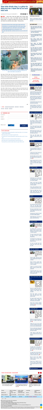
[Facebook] (23, 14)
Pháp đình (32, 141)
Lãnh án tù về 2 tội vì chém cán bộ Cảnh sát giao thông (35, 153)
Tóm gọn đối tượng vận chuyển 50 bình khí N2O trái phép (35, 136)
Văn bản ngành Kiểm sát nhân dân (35, 81)
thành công (21, 106)
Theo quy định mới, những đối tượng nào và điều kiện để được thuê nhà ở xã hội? (35, 329)
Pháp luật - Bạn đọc (34, 249)
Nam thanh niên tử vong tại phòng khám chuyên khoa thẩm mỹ (12, 140)
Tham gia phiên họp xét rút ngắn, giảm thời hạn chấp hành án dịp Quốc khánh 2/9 (35, 191)
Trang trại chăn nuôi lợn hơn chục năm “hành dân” (36, 32)
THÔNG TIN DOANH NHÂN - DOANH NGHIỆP (9, 372)
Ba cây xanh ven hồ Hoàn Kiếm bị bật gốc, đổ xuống (38, 225)
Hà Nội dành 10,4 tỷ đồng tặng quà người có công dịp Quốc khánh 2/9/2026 (35, 240)
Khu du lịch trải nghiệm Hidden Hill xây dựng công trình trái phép (35, 358)
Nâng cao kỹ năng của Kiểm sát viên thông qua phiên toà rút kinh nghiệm (35, 183)
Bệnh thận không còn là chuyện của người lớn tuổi (10, 134)
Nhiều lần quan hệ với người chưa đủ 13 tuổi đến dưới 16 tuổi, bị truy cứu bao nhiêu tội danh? (35, 324)
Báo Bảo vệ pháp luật (34, 368)
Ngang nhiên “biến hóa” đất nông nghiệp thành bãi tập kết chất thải (35, 258)
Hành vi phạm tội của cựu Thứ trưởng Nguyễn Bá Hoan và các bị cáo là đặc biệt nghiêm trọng (36, 59)
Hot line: (31, 396)
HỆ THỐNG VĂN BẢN (36, 74)
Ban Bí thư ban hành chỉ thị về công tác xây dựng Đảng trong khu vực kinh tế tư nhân (35, 205)
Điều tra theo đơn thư (13, 394)
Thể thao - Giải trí (37, 394)
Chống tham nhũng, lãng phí (35, 277)
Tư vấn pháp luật (21, 392)
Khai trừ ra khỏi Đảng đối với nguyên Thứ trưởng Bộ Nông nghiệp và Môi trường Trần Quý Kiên (35, 290)
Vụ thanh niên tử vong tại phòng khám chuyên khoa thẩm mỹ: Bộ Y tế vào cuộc (14, 137)
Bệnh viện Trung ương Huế (9, 106)
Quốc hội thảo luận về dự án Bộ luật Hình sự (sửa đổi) (35, 102)
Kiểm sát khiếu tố (4, 394)
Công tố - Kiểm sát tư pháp (36, 112)
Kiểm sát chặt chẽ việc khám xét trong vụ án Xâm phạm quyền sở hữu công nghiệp (38, 200)
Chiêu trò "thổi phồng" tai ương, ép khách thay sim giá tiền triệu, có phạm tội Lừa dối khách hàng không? (38, 314)
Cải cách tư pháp (33, 167)
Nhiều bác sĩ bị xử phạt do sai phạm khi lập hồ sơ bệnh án (11, 138)
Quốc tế (27, 394)
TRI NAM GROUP (4, 409)
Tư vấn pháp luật (34, 308)
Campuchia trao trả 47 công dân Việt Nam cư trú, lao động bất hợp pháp (38, 253)
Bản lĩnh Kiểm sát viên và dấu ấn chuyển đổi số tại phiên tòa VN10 (35, 157)
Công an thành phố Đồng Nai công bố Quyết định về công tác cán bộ (36, 35)
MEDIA (31, 6)
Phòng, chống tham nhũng (20, 390)
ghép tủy (10, 108)
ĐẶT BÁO (20, 396)
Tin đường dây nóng (37, 390)
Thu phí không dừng (19, 409)
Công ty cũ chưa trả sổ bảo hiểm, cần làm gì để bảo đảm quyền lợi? (35, 267)
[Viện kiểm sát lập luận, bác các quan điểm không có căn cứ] (32, 144)
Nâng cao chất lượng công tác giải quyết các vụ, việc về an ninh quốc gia (36, 19)
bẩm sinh (6, 108)
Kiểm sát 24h (32, 84)
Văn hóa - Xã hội (4, 4)
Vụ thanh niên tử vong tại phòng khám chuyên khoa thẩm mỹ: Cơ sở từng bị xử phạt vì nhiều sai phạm (14, 133)
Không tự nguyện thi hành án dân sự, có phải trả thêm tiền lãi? (35, 320)
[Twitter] (27, 14)
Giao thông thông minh (11, 409)
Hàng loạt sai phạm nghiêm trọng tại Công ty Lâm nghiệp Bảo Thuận (35, 304)
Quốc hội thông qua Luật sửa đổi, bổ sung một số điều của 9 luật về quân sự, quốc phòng (35, 93)
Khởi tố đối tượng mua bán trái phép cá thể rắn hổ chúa (35, 217)
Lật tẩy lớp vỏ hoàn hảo (34, 16)
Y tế (8, 4)
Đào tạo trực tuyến (27, 409)
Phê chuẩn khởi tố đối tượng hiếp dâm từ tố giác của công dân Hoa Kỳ (36, 27)
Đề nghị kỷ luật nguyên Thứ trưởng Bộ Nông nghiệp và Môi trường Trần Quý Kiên (35, 299)
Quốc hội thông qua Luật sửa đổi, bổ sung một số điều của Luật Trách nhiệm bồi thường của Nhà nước (35, 98)
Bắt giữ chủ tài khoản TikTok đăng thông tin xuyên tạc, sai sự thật (38, 116)
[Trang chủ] (2, 397)
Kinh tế (31, 196)
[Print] (21, 14)
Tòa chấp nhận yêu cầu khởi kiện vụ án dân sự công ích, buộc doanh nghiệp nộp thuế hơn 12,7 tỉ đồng (36, 49)
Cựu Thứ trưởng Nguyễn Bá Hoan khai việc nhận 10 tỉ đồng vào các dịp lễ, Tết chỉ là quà (36, 65)
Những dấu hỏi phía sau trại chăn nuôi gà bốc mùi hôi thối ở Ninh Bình (36, 70)
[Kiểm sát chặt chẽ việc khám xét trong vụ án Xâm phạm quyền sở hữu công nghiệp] (32, 199)
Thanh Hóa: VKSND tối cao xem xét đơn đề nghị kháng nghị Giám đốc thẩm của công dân (35, 363)
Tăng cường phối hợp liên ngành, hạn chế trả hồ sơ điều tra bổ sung (38, 88)
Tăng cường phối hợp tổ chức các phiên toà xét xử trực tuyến (35, 188)
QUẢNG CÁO (14, 396)
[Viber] (25, 14)
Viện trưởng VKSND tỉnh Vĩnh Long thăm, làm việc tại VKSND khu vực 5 (36, 40)
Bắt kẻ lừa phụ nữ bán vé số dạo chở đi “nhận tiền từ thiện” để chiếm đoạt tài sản (35, 131)
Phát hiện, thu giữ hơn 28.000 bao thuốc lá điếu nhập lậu (35, 214)
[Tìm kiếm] (40, 397)
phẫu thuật (17, 106)
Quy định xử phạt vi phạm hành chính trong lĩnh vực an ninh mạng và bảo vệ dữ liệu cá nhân (35, 122)
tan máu (2, 108)
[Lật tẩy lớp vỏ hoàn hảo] (35, 11)
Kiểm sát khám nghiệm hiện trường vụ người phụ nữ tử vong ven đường (35, 263)
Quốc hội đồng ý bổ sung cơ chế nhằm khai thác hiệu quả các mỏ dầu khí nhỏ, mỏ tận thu (35, 107)
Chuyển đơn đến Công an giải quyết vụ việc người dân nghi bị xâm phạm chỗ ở (35, 272)
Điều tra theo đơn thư (35, 338)
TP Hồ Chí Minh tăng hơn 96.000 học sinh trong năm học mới (35, 244)
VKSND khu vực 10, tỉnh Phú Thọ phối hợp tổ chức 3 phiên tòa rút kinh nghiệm (35, 179)
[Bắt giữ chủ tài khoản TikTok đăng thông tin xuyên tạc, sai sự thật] (32, 115)
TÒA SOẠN (7, 396)
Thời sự (2, 390)
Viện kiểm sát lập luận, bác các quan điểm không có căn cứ (38, 145)
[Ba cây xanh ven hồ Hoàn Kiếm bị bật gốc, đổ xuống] (32, 225)
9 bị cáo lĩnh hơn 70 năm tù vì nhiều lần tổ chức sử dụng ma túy (35, 149)
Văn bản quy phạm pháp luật (35, 78)
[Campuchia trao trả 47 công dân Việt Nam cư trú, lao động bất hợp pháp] (32, 252)
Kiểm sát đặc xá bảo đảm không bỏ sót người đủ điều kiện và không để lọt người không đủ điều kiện (38, 173)
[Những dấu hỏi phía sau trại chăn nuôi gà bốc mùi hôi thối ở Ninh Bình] (32, 342)
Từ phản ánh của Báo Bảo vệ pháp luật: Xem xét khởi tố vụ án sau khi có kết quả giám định (35, 348)
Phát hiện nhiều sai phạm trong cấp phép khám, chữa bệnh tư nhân (35, 295)
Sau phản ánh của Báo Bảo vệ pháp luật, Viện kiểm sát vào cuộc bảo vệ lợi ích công (35, 353)
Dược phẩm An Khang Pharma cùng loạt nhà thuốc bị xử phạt (36, 44)
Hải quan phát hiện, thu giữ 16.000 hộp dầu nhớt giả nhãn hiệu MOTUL (35, 210)
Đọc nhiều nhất (33, 24)
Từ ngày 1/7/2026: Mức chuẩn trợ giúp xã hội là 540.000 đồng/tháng (35, 235)
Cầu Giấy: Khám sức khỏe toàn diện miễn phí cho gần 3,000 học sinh (13, 141)
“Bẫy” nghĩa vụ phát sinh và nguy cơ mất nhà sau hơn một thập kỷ (35, 333)
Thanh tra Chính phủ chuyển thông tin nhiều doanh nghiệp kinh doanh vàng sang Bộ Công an (38, 284)
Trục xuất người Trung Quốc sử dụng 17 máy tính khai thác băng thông (35, 127)
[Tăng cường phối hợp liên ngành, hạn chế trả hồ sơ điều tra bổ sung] (32, 88)
